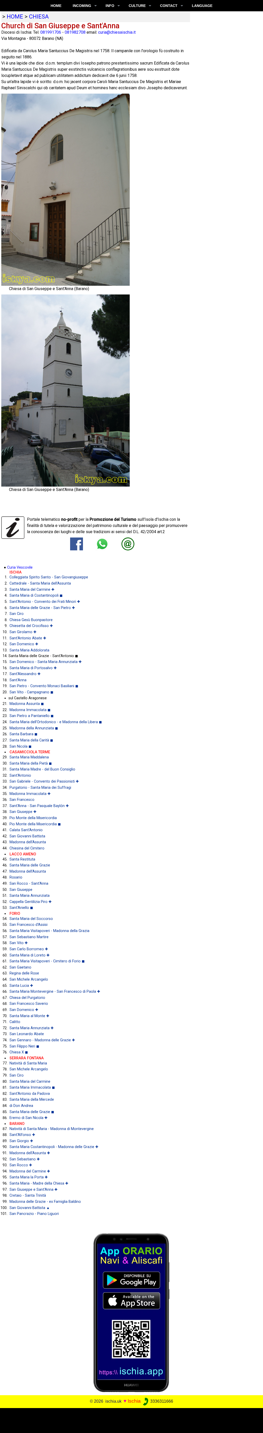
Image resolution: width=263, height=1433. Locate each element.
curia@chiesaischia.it (117, 32)
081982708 (75, 32)
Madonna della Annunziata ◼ (34, 728)
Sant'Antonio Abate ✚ (28, 638)
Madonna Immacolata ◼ (30, 710)
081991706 (50, 32)
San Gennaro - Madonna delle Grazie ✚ (42, 1040)
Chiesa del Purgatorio (27, 998)
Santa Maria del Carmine (30, 1081)
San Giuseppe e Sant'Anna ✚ (34, 1189)
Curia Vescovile (20, 567)
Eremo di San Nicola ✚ (29, 1118)
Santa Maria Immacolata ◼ (32, 1087)
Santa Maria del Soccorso (31, 919)
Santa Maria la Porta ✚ (29, 1177)
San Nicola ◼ (21, 746)
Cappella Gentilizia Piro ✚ (31, 902)
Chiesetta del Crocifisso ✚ (31, 626)
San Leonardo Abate (27, 1034)
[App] (131, 1312)
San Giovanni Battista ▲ (30, 1208)
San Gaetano (20, 967)
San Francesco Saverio (29, 1003)
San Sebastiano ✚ (25, 1159)
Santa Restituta (22, 859)
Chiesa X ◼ (19, 1052)
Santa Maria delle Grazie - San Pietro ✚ (42, 608)
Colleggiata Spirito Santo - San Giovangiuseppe (49, 577)
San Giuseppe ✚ (23, 812)
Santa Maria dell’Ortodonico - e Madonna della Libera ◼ (56, 722)
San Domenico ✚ (24, 644)
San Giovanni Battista (27, 836)
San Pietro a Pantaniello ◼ (32, 716)
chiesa (39, 16)
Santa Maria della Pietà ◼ (31, 763)
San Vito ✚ (19, 943)
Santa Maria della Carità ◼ (31, 740)
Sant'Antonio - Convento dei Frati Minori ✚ (45, 601)
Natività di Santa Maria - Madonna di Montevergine (52, 1129)
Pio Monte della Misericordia (33, 818)
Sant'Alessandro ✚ (25, 674)
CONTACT (168, 6)
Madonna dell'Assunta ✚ (30, 1153)
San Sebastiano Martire (29, 937)
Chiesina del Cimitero (27, 848)
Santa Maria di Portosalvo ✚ (33, 668)
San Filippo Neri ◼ (24, 1046)
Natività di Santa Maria (28, 1063)
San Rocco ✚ (21, 1165)
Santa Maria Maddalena (29, 757)
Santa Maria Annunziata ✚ (32, 1028)
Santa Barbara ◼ (23, 734)
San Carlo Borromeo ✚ (29, 949)
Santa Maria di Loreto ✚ (30, 955)
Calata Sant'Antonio (26, 830)
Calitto (15, 1022)
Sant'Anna (18, 680)
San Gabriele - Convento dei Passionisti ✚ (44, 781)
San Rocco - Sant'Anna (29, 883)
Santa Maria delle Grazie (30, 865)
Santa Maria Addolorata (29, 650)
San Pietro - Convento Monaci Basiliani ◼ (44, 686)
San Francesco (22, 800)
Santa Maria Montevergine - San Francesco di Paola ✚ (55, 991)
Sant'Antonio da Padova (30, 1093)
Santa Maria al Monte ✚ (29, 1016)
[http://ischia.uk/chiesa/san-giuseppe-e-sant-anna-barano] (127, 543)
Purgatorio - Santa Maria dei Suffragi (40, 787)
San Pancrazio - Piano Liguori (34, 1214)
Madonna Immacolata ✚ (30, 794)
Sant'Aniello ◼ (21, 908)
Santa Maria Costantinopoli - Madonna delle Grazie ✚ (54, 1147)
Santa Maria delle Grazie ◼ (32, 1112)
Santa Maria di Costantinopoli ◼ (36, 595)
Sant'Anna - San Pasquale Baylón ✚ (39, 806)
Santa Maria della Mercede (32, 1099)
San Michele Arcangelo (29, 979)
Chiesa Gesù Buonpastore (31, 620)
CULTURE (137, 6)
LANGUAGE (202, 6)
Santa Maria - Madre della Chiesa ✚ (39, 1183)
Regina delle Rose (24, 973)
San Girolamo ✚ (23, 632)
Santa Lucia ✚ (21, 985)
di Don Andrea (21, 1106)
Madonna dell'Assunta (28, 842)
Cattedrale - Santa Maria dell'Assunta (40, 583)
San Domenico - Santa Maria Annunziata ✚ (46, 662)
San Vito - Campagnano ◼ (31, 692)
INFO (110, 6)
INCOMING (82, 6)
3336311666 (161, 1401)
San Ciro (17, 614)
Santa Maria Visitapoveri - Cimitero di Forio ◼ (47, 961)
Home (56, 6)
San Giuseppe (21, 890)
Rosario (16, 877)
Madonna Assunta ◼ (27, 704)
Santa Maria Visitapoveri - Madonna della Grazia (49, 931)
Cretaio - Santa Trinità (28, 1195)
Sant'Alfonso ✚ (22, 1135)
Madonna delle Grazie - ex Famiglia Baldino (45, 1201)
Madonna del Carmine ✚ (30, 1171)
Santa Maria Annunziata (30, 895)
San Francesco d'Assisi (29, 925)
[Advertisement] (128, 1419)
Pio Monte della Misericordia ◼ (35, 824)
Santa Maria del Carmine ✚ (32, 589)
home (15, 16)
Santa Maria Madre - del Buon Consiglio (42, 769)
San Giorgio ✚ (21, 1141)
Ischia (134, 1401)
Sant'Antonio (20, 775)
